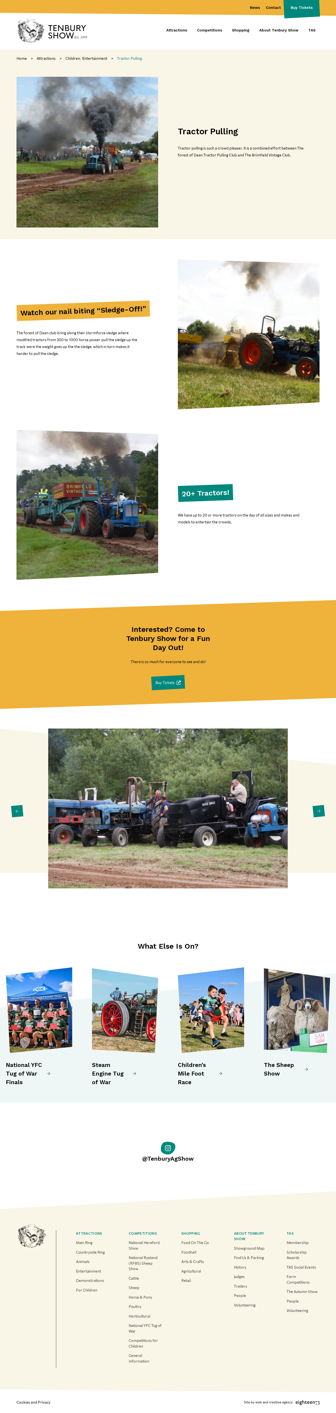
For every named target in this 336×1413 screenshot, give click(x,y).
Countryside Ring (90, 1252)
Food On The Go (195, 1242)
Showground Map (249, 1248)
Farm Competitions (298, 1279)
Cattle (134, 1278)
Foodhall (188, 1252)
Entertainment (88, 1271)
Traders (240, 1286)
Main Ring (84, 1242)
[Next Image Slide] (319, 811)
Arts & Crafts (192, 1261)
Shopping (190, 1233)
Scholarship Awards (297, 1255)
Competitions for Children (143, 1343)
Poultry (135, 1306)
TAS (290, 1233)
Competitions (143, 1233)
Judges (239, 1276)
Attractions (89, 1233)
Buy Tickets (302, 7)
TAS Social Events (301, 1267)
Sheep (134, 1287)
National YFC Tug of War (145, 1328)
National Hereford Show (144, 1245)
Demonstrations (90, 1280)
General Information (139, 1358)
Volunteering (245, 1305)
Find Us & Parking (249, 1257)
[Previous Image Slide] (17, 811)
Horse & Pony (140, 1297)
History (240, 1267)
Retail (186, 1280)
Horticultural (139, 1316)
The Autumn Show (302, 1291)
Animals (83, 1261)
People (240, 1295)
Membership (298, 1242)
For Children (86, 1290)
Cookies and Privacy (33, 1402)
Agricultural (191, 1271)
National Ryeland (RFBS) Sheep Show (143, 1263)
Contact (273, 7)
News (255, 7)
